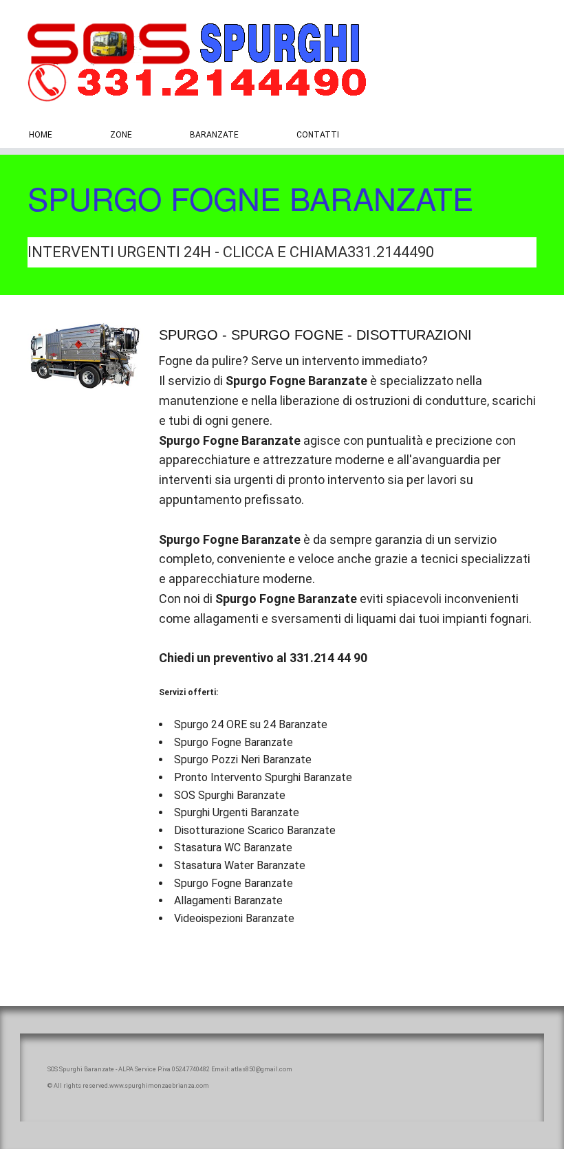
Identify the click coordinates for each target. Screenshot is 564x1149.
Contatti (317, 135)
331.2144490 (390, 252)
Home (40, 135)
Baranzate (214, 135)
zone (121, 135)
